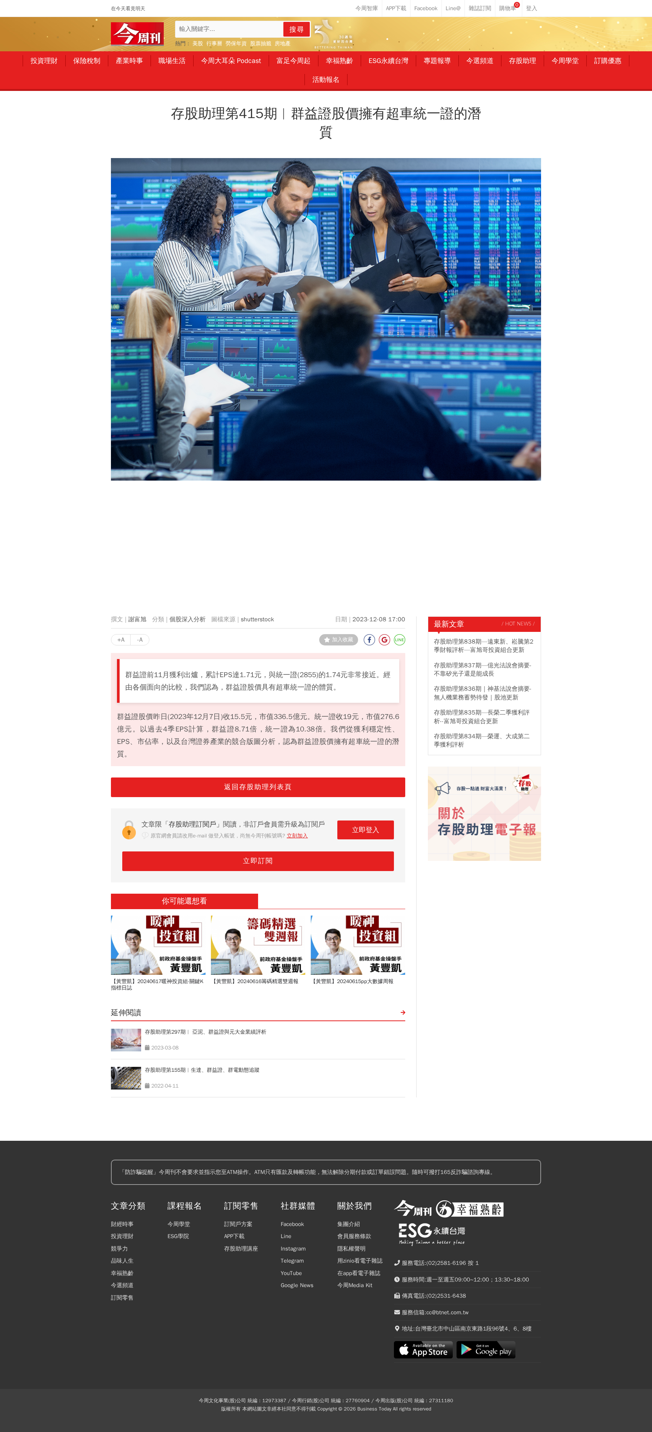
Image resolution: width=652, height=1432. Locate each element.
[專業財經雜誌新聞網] (137, 34)
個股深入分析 (187, 619)
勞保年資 (236, 43)
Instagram (293, 1248)
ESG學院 (178, 1236)
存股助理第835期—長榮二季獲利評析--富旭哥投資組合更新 (482, 717)
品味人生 (122, 1260)
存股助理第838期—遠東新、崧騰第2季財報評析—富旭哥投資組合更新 (484, 646)
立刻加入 (297, 836)
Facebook (292, 1224)
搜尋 (296, 29)
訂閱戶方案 (238, 1224)
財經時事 (122, 1224)
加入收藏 (342, 639)
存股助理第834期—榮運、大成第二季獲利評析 (482, 740)
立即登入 (365, 830)
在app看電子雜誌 (358, 1273)
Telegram (292, 1260)
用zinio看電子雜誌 (360, 1260)
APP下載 (234, 1236)
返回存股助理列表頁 (258, 787)
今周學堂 (179, 1224)
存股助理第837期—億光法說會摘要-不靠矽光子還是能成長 (483, 670)
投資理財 (122, 1236)
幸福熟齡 (122, 1273)
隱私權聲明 (351, 1248)
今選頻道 (122, 1285)
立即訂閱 (258, 861)
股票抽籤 (260, 43)
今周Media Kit (354, 1285)
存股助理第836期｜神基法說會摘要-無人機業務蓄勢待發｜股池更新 (483, 693)
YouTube (291, 1273)
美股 (197, 43)
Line (286, 1236)
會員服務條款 (354, 1236)
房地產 (283, 43)
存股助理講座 (241, 1248)
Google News (297, 1285)
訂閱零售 (122, 1297)
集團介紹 (348, 1224)
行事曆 (214, 43)
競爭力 (119, 1248)
